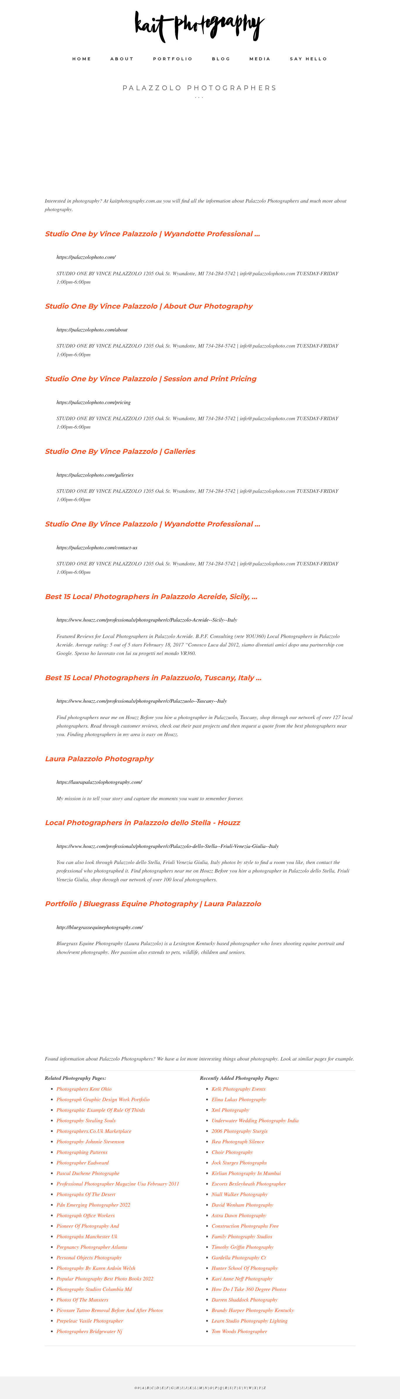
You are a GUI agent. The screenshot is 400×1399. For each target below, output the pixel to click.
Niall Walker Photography (240, 1194)
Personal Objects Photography (89, 1257)
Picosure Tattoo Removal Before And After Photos (110, 1310)
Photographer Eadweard (83, 1162)
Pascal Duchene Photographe (88, 1172)
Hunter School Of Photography (245, 1267)
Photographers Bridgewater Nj (89, 1331)
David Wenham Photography (242, 1204)
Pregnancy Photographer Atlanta (92, 1246)
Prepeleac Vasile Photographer (90, 1320)
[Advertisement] (200, 155)
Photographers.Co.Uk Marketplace (94, 1130)
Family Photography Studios (242, 1236)
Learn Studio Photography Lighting (250, 1320)
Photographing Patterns (82, 1151)
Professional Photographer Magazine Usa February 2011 (118, 1183)
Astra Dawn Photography (239, 1215)
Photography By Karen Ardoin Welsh (96, 1267)
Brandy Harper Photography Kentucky (253, 1310)
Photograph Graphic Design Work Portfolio (103, 1099)
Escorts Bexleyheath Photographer (249, 1183)
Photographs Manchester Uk (87, 1236)
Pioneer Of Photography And (88, 1225)
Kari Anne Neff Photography (242, 1278)
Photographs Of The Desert (86, 1194)
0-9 (137, 1387)
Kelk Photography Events (239, 1088)
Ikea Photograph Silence (238, 1141)
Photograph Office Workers (86, 1215)
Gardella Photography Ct (239, 1257)
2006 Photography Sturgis (240, 1130)
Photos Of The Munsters (82, 1299)
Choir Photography (232, 1151)
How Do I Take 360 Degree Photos (249, 1288)
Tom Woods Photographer (239, 1331)
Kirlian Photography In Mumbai (246, 1172)
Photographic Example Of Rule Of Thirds (101, 1109)
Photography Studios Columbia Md (94, 1288)
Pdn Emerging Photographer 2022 (93, 1204)
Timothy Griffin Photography (242, 1246)
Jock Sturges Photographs (239, 1162)
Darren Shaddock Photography (245, 1299)
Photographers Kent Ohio (84, 1088)
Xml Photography (230, 1109)
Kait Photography (200, 27)
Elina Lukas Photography (239, 1099)
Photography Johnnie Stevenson (90, 1141)
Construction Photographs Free (245, 1225)
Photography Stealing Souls (86, 1120)
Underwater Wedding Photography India (255, 1120)
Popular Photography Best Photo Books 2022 (105, 1278)
